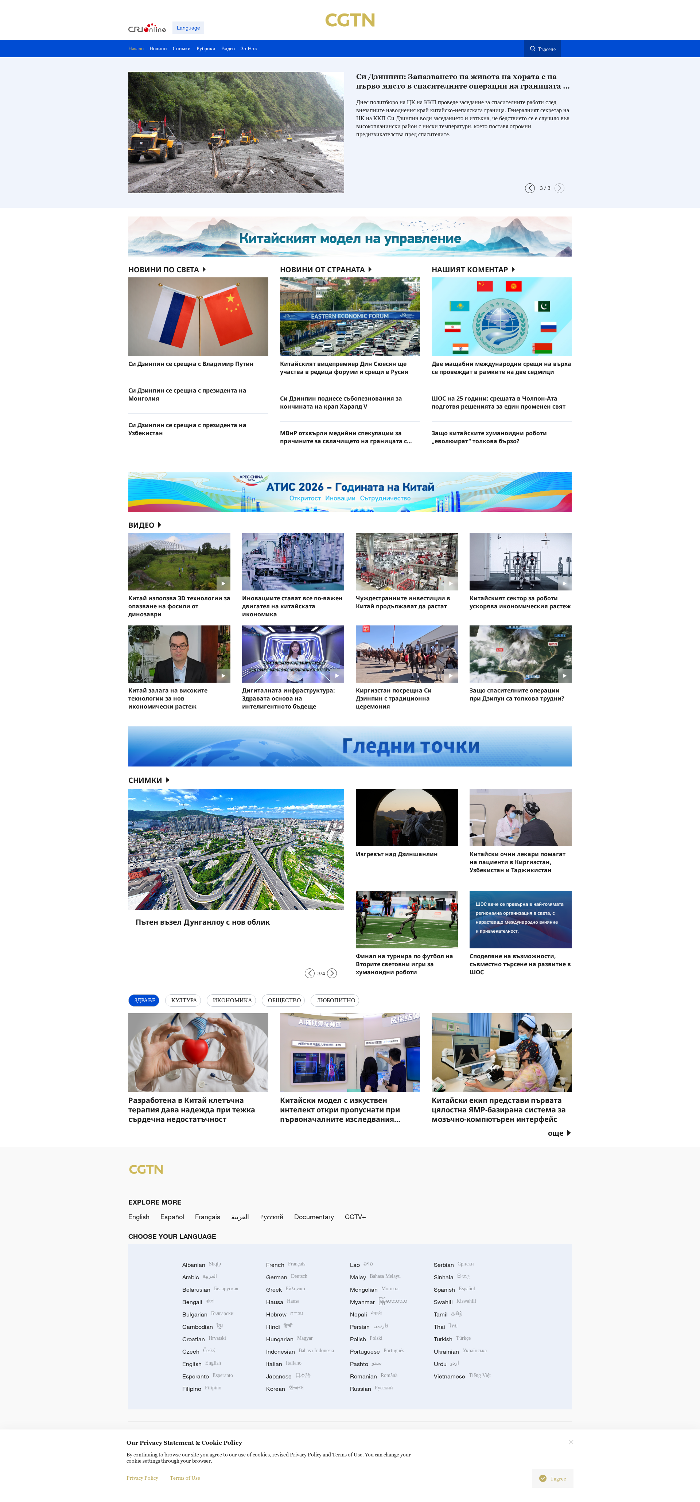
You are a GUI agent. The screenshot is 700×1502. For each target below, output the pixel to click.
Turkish (452, 1339)
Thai (446, 1326)
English (138, 1217)
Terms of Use (185, 1478)
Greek (285, 1289)
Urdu (446, 1364)
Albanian (201, 1264)
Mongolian (374, 1289)
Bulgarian (208, 1314)
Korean (285, 1388)
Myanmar (378, 1302)
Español (172, 1217)
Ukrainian (460, 1351)
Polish (366, 1339)
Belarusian (210, 1289)
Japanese (288, 1376)
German (286, 1277)
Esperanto (207, 1376)
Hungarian (289, 1339)
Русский (271, 1217)
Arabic (199, 1277)
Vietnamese (462, 1376)
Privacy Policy (142, 1478)
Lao (361, 1264)
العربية (240, 1217)
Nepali (366, 1314)
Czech (198, 1351)
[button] (530, 188)
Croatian (204, 1339)
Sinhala (452, 1277)
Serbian (454, 1264)
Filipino (201, 1388)
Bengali (198, 1302)
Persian (369, 1326)
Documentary (314, 1217)
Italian (284, 1364)
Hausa (282, 1302)
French (285, 1264)
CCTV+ (355, 1217)
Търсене (547, 49)
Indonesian (300, 1351)
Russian (371, 1388)
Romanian (373, 1376)
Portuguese (377, 1351)
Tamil (448, 1314)
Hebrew (284, 1314)
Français (207, 1217)
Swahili (455, 1302)
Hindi (279, 1326)
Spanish (454, 1289)
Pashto (366, 1364)
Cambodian (202, 1326)
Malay (375, 1277)
